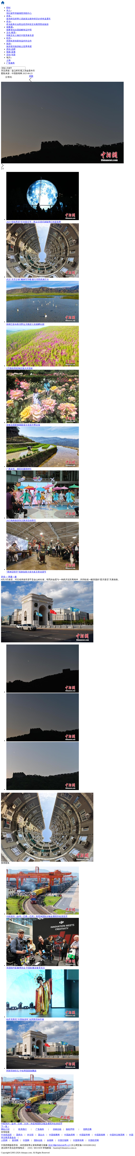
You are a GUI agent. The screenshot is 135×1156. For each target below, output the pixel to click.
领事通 (9, 27)
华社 (8, 13)
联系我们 (22, 1129)
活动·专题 (10, 55)
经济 (8, 38)
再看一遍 (12, 577)
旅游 (8, 44)
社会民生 (19, 24)
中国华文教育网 (117, 1135)
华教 (8, 35)
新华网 (15, 1140)
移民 (21, 13)
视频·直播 (10, 52)
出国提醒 (19, 30)
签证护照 (27, 30)
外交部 (30, 1135)
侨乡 (8, 21)
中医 (23, 35)
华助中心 (27, 13)
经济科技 (27, 24)
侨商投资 (10, 41)
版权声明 (70, 1129)
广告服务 (10, 63)
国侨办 (19, 1135)
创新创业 (19, 41)
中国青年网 (78, 1140)
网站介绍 (5, 1129)
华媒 (17, 13)
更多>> (4, 577)
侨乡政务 (10, 24)
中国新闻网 (100, 1135)
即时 (8, 8)
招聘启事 (87, 1129)
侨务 (8, 16)
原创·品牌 (10, 49)
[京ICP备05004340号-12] (59, 1145)
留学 (13, 13)
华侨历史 (36, 19)
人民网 (4, 1140)
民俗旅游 (44, 24)
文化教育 (36, 24)
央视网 (50, 1140)
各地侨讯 (10, 19)
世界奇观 (27, 46)
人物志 (18, 35)
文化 (13, 35)
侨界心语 (19, 19)
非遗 (32, 35)
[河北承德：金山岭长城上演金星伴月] (42, 692)
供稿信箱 (57, 1129)
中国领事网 (54, 1135)
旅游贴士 (19, 46)
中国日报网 (63, 1140)
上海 (8, 60)
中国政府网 (69, 1135)
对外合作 (27, 41)
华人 (8, 10)
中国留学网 (84, 1135)
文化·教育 (10, 32)
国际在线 (38, 1140)
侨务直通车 (45, 19)
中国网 (26, 1140)
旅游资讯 (10, 46)
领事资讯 (10, 30)
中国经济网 (93, 1140)
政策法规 (27, 19)
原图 (31, 76)
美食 (27, 35)
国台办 (41, 1135)
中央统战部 (6, 1135)
